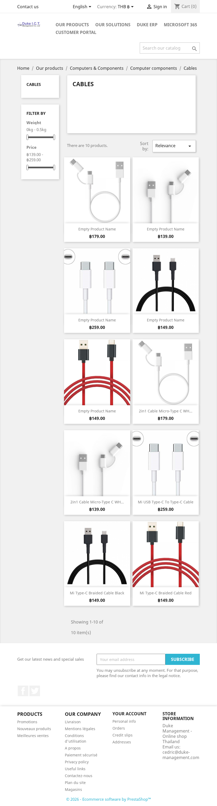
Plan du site (75, 782)
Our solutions (112, 25)
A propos (73, 748)
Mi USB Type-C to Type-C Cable (165, 501)
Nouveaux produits (34, 728)
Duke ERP (147, 25)
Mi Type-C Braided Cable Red (166, 592)
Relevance (174, 146)
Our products (72, 25)
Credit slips (122, 735)
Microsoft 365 (180, 25)
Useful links (75, 768)
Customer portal (76, 32)
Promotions (27, 721)
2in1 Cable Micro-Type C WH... (165, 410)
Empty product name (97, 229)
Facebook (23, 691)
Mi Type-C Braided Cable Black (97, 592)
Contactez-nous (78, 775)
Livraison (73, 721)
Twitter (34, 691)
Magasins (73, 789)
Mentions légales (80, 728)
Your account (129, 714)
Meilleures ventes (33, 735)
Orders (118, 728)
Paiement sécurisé (81, 754)
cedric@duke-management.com (180, 754)
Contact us (28, 7)
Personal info (124, 721)
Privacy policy (77, 761)
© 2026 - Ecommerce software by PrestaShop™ (108, 799)
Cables (33, 84)
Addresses (121, 741)
